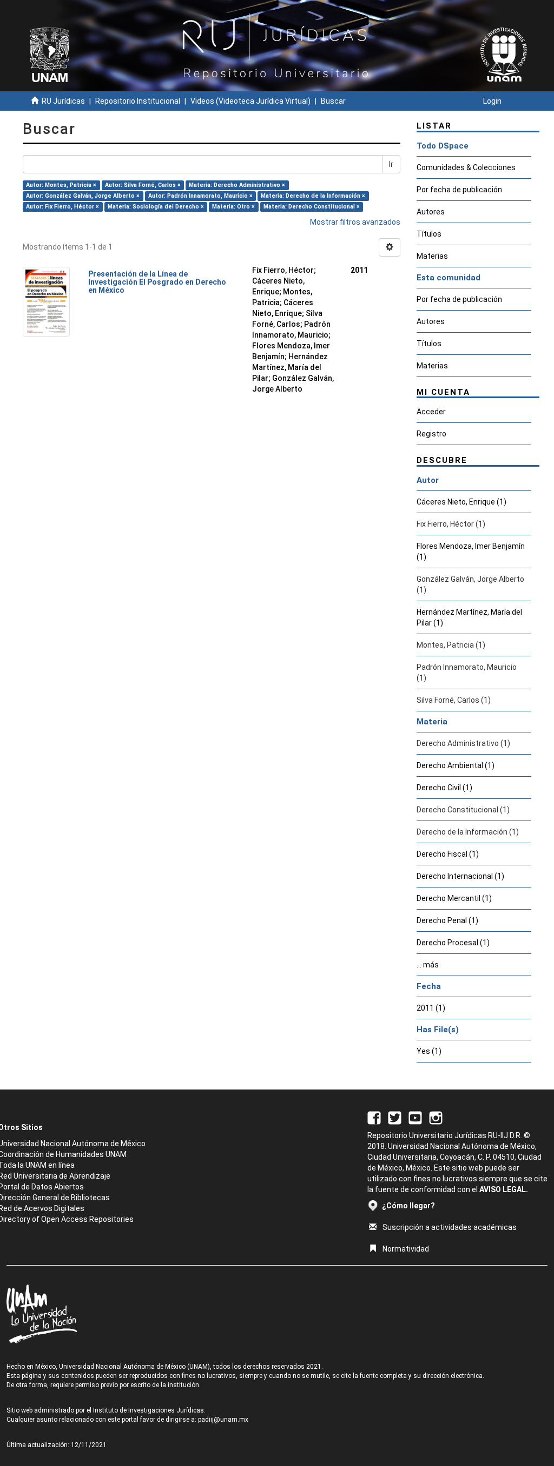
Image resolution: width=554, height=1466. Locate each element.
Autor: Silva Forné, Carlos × (143, 185)
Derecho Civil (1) (444, 787)
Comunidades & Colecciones (466, 167)
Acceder (431, 411)
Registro (431, 433)
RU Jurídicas (63, 101)
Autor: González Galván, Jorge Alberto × (83, 195)
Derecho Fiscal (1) (448, 854)
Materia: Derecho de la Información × (313, 195)
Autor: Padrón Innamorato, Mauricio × (200, 195)
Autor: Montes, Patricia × (61, 185)
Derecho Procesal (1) (453, 942)
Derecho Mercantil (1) (454, 898)
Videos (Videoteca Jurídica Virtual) (250, 101)
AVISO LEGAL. (503, 1189)
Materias (432, 256)
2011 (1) (431, 1008)
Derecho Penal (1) (447, 920)
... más (428, 964)
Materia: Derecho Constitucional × (311, 206)
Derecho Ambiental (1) (455, 765)
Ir (391, 164)
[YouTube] (415, 1117)
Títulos (429, 234)
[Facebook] (374, 1117)
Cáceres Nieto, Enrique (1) (461, 501)
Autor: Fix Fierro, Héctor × (62, 206)
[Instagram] (436, 1117)
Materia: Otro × (233, 206)
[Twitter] (394, 1117)
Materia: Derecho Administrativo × (237, 185)
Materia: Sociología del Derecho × (156, 206)
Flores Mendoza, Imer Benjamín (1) (471, 551)
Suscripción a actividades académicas (449, 1227)
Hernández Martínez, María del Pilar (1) (469, 617)
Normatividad (405, 1249)
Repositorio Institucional (137, 101)
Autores (431, 211)
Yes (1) (429, 1051)
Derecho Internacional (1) (460, 876)
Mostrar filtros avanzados (355, 222)
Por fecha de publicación (459, 189)
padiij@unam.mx (223, 1419)
